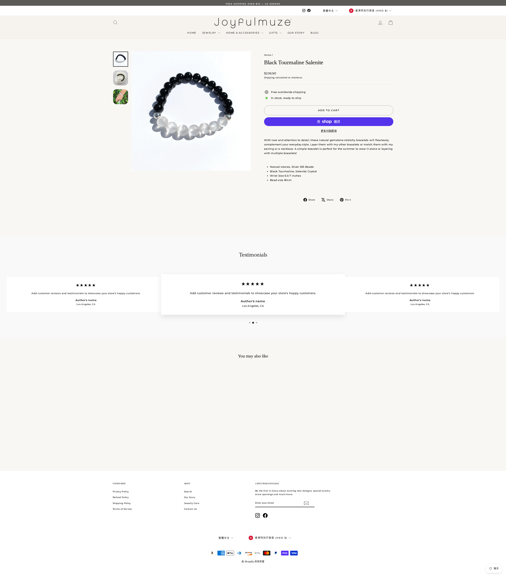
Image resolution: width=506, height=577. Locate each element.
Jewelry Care (191, 503)
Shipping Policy (122, 503)
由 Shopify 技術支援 (253, 561)
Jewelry (209, 32)
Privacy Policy (121, 491)
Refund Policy (121, 497)
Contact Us (190, 509)
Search (188, 491)
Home (191, 32)
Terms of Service (122, 509)
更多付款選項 (329, 130)
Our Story (296, 32)
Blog (315, 32)
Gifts (274, 32)
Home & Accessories (243, 32)
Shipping (269, 77)
